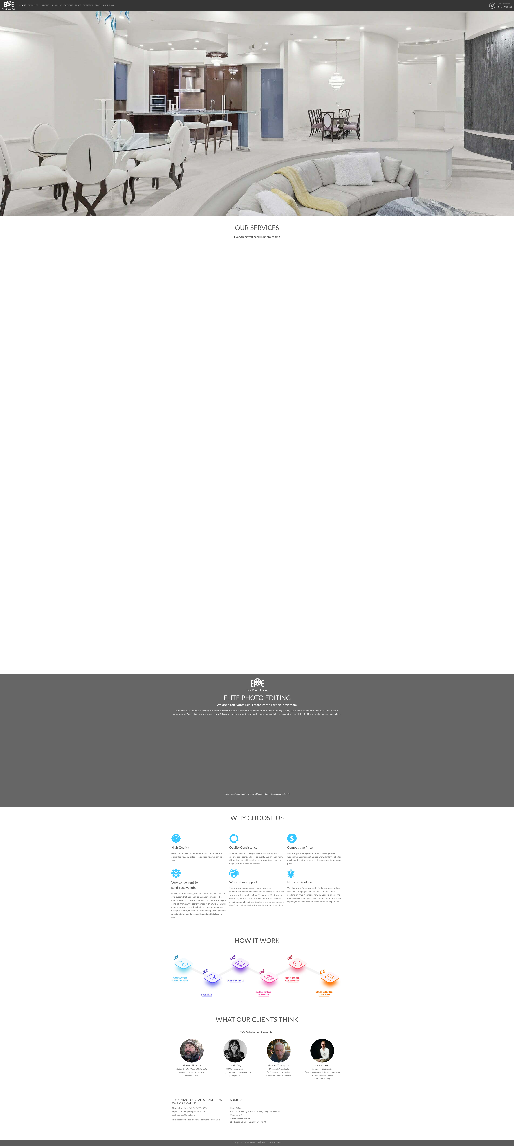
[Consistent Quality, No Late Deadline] (257, 568)
